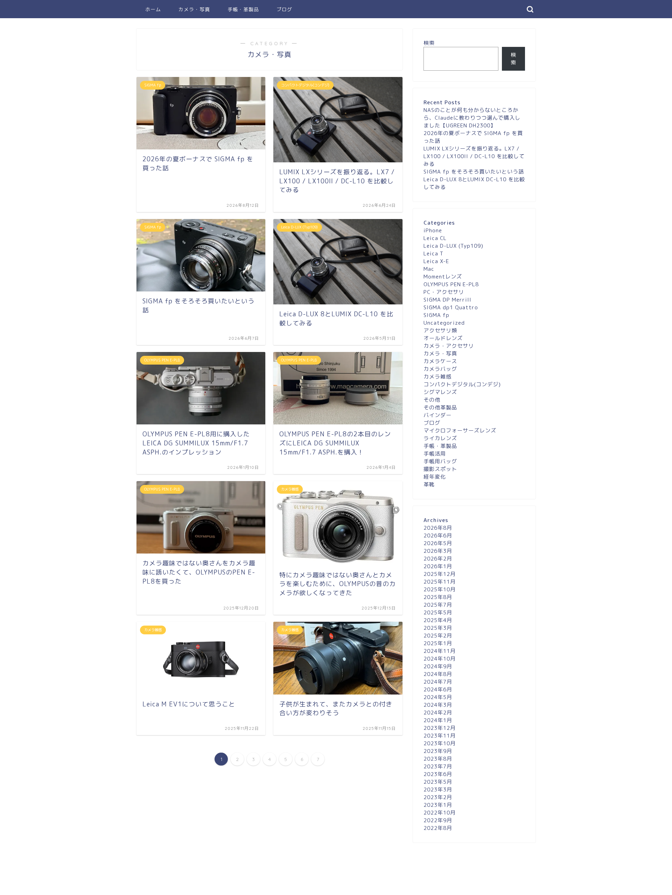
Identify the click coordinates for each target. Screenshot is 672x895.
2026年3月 (438, 551)
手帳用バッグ (440, 461)
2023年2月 (438, 797)
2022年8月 (438, 828)
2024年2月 (438, 712)
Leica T (433, 253)
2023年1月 (438, 805)
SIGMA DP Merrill (447, 299)
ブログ (284, 9)
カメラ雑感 (437, 376)
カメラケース (440, 361)
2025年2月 (438, 635)
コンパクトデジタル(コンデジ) (462, 384)
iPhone (433, 230)
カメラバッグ (440, 369)
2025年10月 (440, 589)
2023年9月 (438, 751)
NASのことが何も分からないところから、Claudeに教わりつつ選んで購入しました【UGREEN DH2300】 (472, 117)
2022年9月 (438, 820)
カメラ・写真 (194, 9)
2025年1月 (438, 643)
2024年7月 (438, 681)
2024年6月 (438, 689)
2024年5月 (438, 697)
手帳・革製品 (243, 9)
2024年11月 (440, 651)
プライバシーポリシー (163, 886)
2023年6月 (438, 774)
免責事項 (203, 886)
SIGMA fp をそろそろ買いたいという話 (474, 171)
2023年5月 (438, 781)
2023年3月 (438, 789)
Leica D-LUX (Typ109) (453, 245)
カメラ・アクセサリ (449, 346)
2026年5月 (438, 543)
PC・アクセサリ (444, 292)
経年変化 (435, 476)
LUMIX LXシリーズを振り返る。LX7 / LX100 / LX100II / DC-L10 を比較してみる (474, 156)
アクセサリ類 (440, 330)
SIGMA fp (436, 315)
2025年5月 (438, 612)
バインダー (437, 415)
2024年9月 (438, 666)
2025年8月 (438, 597)
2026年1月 (438, 566)
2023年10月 (440, 743)
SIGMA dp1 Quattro (451, 307)
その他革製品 (440, 407)
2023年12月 (440, 728)
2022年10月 (440, 812)
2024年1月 (438, 720)
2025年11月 (440, 581)
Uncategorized (444, 322)
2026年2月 (438, 558)
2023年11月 (440, 735)
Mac (429, 269)
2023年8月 (438, 758)
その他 (432, 399)
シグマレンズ (440, 392)
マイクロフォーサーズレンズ (460, 430)
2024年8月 (438, 674)
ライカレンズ (440, 438)
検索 (429, 43)
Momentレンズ (443, 276)
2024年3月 (438, 705)
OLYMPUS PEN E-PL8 (451, 284)
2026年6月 (438, 535)
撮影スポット (440, 469)
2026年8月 (438, 527)
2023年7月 (438, 766)
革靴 (429, 484)
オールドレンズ (443, 338)
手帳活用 (435, 453)
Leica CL (435, 238)
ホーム (153, 9)
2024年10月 (440, 658)
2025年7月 (438, 604)
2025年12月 (440, 574)
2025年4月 (438, 620)
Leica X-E (436, 261)
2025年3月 (438, 628)
